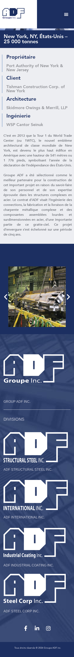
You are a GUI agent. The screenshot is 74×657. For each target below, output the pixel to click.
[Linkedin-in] (37, 628)
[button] (66, 14)
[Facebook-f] (26, 628)
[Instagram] (48, 628)
